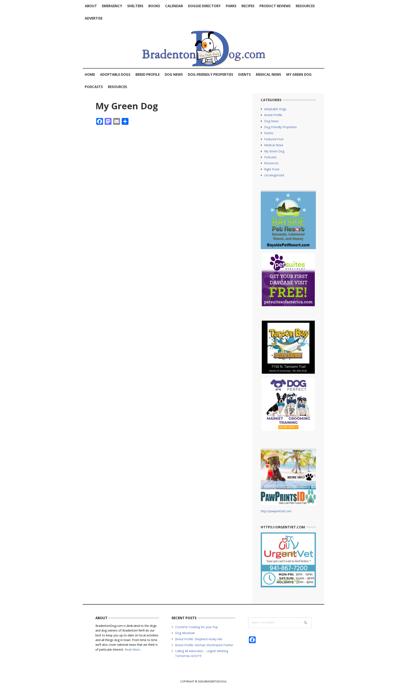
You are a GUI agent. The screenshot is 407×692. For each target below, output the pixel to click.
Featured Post (274, 139)
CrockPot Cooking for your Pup (196, 627)
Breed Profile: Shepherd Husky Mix (198, 639)
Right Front (271, 169)
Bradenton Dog (203, 46)
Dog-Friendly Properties (280, 127)
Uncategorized (274, 175)
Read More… (133, 649)
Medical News (273, 145)
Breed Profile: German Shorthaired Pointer (204, 645)
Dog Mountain (185, 633)
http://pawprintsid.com (276, 511)
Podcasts (270, 157)
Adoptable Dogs (275, 109)
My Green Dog (274, 151)
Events (268, 133)
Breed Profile (273, 115)
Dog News (271, 121)
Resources (271, 163)
